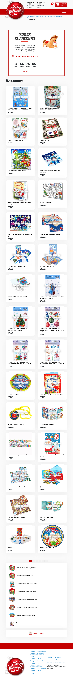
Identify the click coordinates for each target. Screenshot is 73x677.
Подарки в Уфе (34, 663)
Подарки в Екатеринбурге (38, 651)
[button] (64, 12)
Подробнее (24, 71)
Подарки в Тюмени (36, 656)
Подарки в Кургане (36, 666)
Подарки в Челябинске (37, 653)
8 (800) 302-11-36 (41, 3)
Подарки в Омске (35, 670)
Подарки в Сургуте (35, 658)
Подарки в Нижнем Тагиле (38, 661)
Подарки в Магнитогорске (38, 668)
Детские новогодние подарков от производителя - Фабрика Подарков (45, 17)
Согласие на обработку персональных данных (54, 658)
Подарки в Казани (35, 673)
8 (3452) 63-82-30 (31, 3)
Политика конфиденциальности (56, 662)
